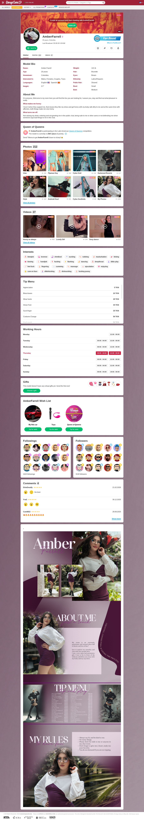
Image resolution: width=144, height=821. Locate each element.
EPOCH (41, 814)
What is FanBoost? (114, 43)
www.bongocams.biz (26, 814)
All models (6, 7)
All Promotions (39, 7)
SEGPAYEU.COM (50, 814)
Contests (50, 7)
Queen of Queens (75, 131)
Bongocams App (64, 7)
